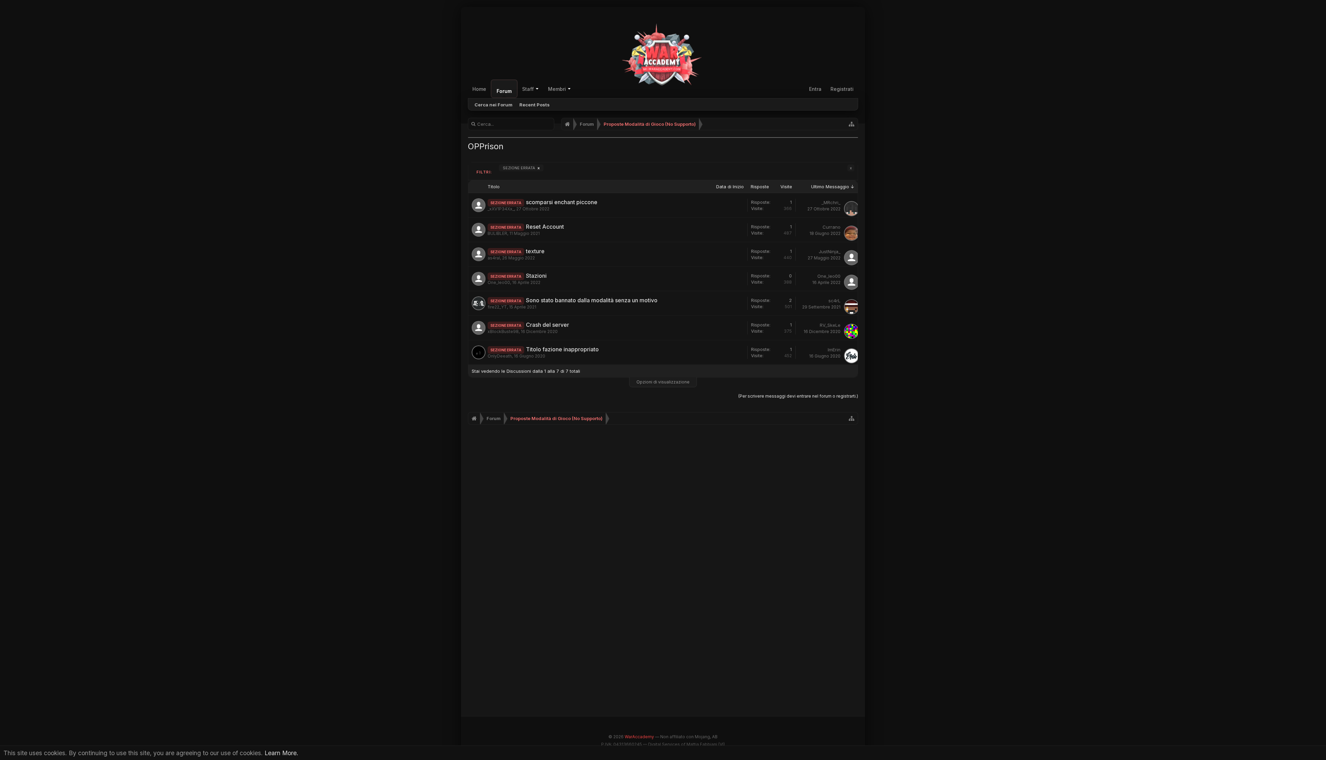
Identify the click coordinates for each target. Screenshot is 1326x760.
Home (479, 89)
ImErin (834, 349)
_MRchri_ (830, 202)
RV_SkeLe (830, 325)
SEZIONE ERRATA (521, 167)
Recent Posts (534, 104)
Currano (831, 227)
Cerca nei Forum (493, 104)
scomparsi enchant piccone (561, 202)
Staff (528, 89)
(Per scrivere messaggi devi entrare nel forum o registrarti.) (798, 396)
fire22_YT (497, 307)
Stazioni (536, 275)
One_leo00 (499, 282)
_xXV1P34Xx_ (501, 208)
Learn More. (281, 753)
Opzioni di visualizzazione (663, 381)
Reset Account (545, 226)
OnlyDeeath (500, 356)
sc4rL (834, 300)
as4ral (494, 257)
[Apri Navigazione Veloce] (851, 124)
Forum (504, 91)
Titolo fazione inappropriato (562, 349)
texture (535, 251)
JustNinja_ (829, 251)
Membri (557, 89)
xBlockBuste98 (503, 331)
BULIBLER (497, 233)
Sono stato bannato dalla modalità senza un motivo (591, 300)
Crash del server (547, 324)
